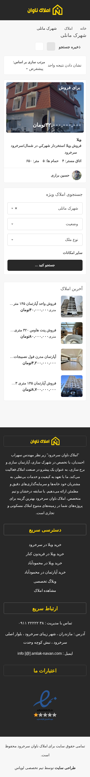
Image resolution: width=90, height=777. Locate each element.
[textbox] (45, 224)
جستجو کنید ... (45, 265)
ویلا (79, 139)
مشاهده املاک (45, 590)
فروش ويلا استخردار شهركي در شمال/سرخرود (46, 145)
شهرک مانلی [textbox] (46, 208)
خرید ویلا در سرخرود (45, 545)
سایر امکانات (72, 253)
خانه (83, 28)
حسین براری (60, 175)
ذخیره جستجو (70, 47)
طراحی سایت (65, 768)
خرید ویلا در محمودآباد (45, 563)
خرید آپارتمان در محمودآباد (45, 572)
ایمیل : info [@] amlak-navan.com (45, 653)
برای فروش (69, 87)
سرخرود (71, 152)
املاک (68, 28)
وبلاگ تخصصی (45, 581)
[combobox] (45, 208)
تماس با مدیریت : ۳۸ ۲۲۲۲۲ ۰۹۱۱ (45, 623)
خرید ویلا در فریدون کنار (45, 554)
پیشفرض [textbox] (36, 69)
